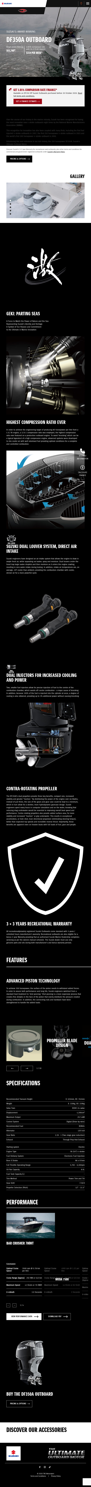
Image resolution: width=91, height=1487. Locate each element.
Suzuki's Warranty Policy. (56, 152)
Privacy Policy (56, 1476)
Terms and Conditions (38, 1476)
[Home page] (7, 4)
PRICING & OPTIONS (18, 159)
